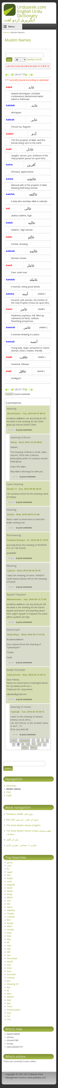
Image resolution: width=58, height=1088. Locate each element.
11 (33, 744)
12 (39, 744)
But (8, 987)
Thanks (10, 913)
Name (10, 891)
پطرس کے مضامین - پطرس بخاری (21, 845)
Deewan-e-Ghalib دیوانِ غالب (19, 814)
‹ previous (24, 740)
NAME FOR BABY (16, 670)
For (8, 1016)
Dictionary (11, 785)
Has (9, 948)
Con (9, 1019)
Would (10, 923)
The (9, 900)
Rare (9, 935)
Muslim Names (13, 788)
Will (8, 952)
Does (9, 968)
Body (9, 894)
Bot (9, 919)
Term (9, 1006)
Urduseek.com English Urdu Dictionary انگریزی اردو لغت (25, 13)
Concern (11, 977)
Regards (11, 884)
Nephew (11, 910)
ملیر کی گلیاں (12, 839)
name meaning (15, 484)
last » (33, 747)
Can (9, 955)
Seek (9, 932)
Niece (9, 907)
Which (10, 897)
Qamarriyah (13, 629)
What (9, 926)
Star (9, 964)
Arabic (10, 878)
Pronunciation (13, 1009)
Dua (9, 1012)
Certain (10, 929)
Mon (9, 993)
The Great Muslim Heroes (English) (23, 825)
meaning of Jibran (20, 437)
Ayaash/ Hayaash (16, 594)
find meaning (14, 535)
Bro (8, 980)
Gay (9, 939)
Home (6, 32)
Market (10, 996)
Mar (9, 1003)
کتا (8, 990)
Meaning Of (12, 984)
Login (9, 795)
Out (9, 875)
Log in (9, 394)
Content (11, 916)
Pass (9, 971)
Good (9, 887)
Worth (10, 961)
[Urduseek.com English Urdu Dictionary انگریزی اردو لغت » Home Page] (10, 14)
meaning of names (20, 707)
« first (14, 740)
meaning (11, 408)
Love (9, 881)
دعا (8, 868)
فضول (9, 871)
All (8, 942)
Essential (11, 974)
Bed (9, 1000)
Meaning (12, 565)
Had (9, 945)
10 (28, 744)
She (8, 903)
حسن (9, 865)
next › (25, 747)
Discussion (12, 958)
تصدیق (10, 862)
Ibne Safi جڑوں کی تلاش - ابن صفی (22, 819)
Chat (8, 792)
